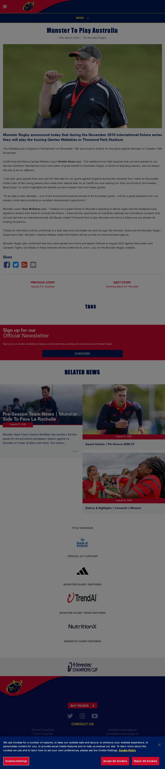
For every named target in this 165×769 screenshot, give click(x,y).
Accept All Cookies (115, 761)
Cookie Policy (127, 750)
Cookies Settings (16, 761)
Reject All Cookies (145, 761)
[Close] (159, 744)
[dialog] (82, 753)
